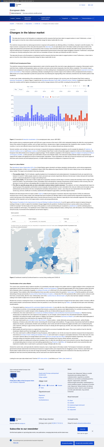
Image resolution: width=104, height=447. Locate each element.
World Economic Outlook (69, 80)
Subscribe (82, 429)
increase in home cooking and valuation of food (33, 334)
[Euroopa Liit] (15, 5)
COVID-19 (37, 23)
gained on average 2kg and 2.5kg (55, 336)
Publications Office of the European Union (22, 380)
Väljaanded (75, 18)
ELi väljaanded (72, 409)
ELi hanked (71, 402)
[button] (90, 5)
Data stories (29, 23)
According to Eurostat (41, 290)
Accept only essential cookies (84, 443)
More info (15, 442)
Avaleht (13, 18)
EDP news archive (42, 358)
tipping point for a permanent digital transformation (38, 307)
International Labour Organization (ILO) (22, 167)
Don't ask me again (82, 433)
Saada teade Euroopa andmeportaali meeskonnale (49, 374)
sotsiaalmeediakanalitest (84, 423)
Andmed (18, 18)
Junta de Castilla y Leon (16, 151)
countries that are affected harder (56, 295)
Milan (62, 342)
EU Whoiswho (71, 407)
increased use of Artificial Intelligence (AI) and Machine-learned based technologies (57, 312)
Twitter (60, 358)
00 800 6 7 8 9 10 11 (57, 423)
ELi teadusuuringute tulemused (76, 405)
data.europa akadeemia (28, 18)
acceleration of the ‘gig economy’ (37, 320)
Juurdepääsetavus (44, 400)
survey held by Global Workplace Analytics (41, 294)
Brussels (54, 342)
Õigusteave (42, 395)
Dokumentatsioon (87, 18)
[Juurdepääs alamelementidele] (22, 18)
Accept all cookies (67, 443)
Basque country (31, 151)
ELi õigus (70, 400)
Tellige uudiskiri (43, 377)
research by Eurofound (50, 288)
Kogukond (65, 18)
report (28, 169)
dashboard (73, 206)
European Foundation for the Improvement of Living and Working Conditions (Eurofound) (36, 202)
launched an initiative (67, 316)
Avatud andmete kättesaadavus (45, 18)
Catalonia (87, 149)
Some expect (71, 292)
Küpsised (41, 397)
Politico (68, 302)
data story (48, 46)
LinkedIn (67, 358)
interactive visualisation (16, 80)
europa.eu (22, 423)
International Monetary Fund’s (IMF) (51, 80)
